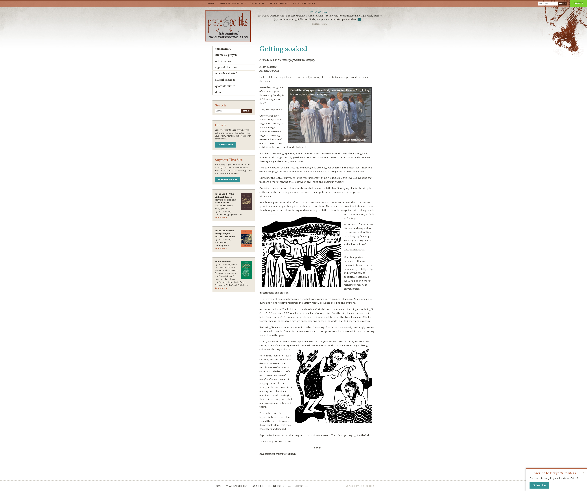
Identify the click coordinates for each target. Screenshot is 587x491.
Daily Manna (318, 12)
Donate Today (225, 144)
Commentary (223, 49)
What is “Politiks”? (233, 3)
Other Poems (223, 61)
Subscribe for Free (227, 179)
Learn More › (221, 217)
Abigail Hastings (225, 80)
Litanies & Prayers (226, 55)
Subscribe (257, 3)
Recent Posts (279, 3)
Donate (578, 3)
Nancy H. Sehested (226, 74)
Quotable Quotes (225, 86)
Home (211, 3)
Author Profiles (304, 3)
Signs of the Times (226, 67)
